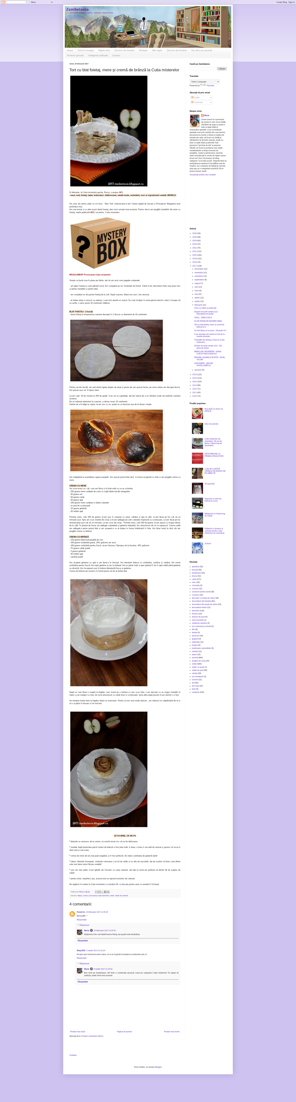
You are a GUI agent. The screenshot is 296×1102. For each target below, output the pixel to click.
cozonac (195, 595)
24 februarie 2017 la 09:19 (97, 912)
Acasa (70, 50)
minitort (195, 651)
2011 (194, 392)
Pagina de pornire (124, 1032)
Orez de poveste (211, 424)
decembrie (199, 269)
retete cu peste (198, 667)
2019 (194, 259)
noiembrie (199, 273)
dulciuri (195, 614)
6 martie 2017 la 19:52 (103, 969)
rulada (194, 673)
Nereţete (143, 50)
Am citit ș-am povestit (201, 50)
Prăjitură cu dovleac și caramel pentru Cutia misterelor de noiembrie (214, 531)
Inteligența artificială (98, 55)
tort (193, 683)
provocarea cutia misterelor (99, 896)
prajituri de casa (198, 661)
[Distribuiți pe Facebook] (105, 891)
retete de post (197, 670)
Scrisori (208, 543)
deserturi (195, 611)
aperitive (195, 567)
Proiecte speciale (75, 55)
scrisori (195, 680)
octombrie (199, 276)
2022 (194, 248)
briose (194, 576)
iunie (197, 291)
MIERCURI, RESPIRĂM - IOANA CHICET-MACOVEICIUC (207, 353)
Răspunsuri (84, 925)
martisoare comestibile (201, 648)
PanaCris (81, 912)
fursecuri (195, 636)
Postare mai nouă (77, 1032)
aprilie (197, 298)
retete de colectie (121, 896)
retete (112, 896)
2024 (194, 241)
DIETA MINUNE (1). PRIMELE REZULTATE (214, 455)
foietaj (194, 632)
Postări (196, 98)
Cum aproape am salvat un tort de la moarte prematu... (209, 335)
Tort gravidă (209, 484)
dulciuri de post (198, 617)
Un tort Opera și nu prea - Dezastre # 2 (210, 330)
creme (85, 896)
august (198, 283)
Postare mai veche (172, 1032)
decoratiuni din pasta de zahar (204, 604)
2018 (194, 262)
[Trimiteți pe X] (102, 891)
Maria (86, 930)
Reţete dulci (104, 50)
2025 (194, 237)
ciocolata (195, 585)
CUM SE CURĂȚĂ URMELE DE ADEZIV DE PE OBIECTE (215, 471)
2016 (194, 374)
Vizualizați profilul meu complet (203, 175)
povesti (195, 658)
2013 (194, 385)
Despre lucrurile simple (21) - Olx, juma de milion (208, 347)
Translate (210, 86)
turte (194, 689)
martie (197, 301)
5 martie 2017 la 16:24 (95, 950)
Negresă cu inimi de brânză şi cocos (213, 500)
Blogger (158, 1067)
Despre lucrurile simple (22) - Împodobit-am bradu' (206, 313)
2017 (194, 266)
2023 (194, 244)
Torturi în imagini (86, 50)
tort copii (195, 686)
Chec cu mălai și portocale (205, 308)
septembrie (199, 280)
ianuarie (198, 370)
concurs (195, 589)
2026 (194, 233)
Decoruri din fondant (124, 50)
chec (194, 582)
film (193, 629)
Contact (116, 55)
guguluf (195, 639)
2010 (194, 396)
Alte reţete (157, 50)
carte (194, 579)
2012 (194, 389)
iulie (197, 287)
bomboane (196, 573)
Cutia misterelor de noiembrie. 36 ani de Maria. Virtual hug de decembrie (213, 442)
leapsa (195, 645)
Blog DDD (81, 950)
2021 (194, 251)
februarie (199, 305)
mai (196, 294)
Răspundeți (81, 920)
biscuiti (195, 570)
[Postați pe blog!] (99, 891)
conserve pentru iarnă (201, 592)
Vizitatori (73, 1055)
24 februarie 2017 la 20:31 (105, 930)
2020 (194, 255)
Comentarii (198, 102)
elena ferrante (198, 620)
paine (194, 654)
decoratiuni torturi (199, 607)
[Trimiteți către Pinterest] (108, 891)
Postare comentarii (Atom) (92, 1036)
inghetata (196, 642)
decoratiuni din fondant (201, 601)
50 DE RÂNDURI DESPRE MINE (208, 321)
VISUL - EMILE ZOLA (203, 317)
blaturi (80, 896)
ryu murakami (197, 676)
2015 (194, 378)
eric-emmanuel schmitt (201, 626)
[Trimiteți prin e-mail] (96, 891)
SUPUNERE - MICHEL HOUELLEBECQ (203, 364)
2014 (194, 382)
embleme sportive (199, 623)
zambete (195, 692)
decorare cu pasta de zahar (203, 598)
